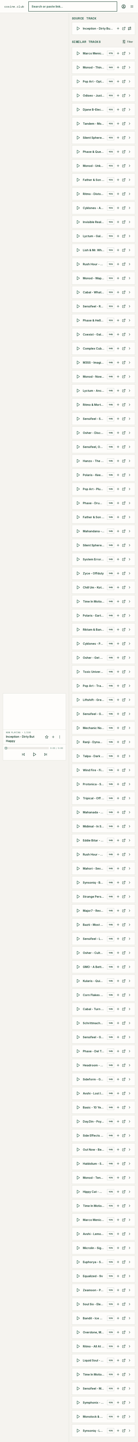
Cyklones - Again (95, 208)
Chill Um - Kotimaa (95, 587)
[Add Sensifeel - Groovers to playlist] (118, 714)
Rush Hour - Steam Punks (95, 264)
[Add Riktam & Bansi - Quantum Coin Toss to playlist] (118, 629)
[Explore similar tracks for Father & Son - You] (129, 517)
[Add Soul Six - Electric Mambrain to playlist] (118, 1304)
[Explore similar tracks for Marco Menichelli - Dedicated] (129, 1220)
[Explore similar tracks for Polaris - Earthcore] (129, 615)
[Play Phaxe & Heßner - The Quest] (79, 320)
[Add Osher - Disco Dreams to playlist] (118, 433)
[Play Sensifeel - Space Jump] (79, 418)
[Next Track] (45, 754)
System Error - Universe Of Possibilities (95, 559)
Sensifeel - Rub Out (95, 306)
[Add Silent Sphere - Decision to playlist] (118, 138)
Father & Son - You (95, 517)
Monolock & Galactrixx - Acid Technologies (95, 1416)
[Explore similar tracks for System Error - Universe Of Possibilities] (129, 559)
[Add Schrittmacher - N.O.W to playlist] (118, 1023)
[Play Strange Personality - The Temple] (79, 896)
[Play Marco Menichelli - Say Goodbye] (79, 53)
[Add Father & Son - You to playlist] (118, 517)
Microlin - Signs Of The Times (95, 1248)
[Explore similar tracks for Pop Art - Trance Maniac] (129, 686)
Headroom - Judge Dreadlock (95, 1065)
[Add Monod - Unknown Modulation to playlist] (118, 166)
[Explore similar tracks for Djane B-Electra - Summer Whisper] (129, 109)
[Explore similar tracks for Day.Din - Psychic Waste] (129, 1121)
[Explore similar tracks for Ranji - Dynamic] (129, 742)
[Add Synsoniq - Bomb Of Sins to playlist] (118, 882)
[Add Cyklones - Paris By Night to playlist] (118, 643)
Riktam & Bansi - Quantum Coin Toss (95, 629)
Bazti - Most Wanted (95, 924)
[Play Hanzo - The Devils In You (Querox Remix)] (79, 461)
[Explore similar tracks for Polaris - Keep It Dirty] (129, 475)
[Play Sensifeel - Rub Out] (79, 306)
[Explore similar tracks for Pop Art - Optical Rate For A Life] (129, 81)
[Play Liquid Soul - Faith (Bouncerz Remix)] (79, 1360)
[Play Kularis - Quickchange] (79, 981)
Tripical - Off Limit (95, 798)
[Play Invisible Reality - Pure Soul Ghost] (79, 222)
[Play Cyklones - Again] (79, 208)
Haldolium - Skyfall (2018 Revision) (95, 1163)
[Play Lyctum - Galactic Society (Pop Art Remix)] (79, 236)
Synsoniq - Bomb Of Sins (95, 882)
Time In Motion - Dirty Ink (95, 601)
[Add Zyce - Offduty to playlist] (118, 573)
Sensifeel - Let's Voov (95, 939)
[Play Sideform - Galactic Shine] (79, 1079)
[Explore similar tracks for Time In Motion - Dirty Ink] (129, 601)
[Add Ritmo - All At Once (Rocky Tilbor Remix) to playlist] (118, 1346)
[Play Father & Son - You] (79, 517)
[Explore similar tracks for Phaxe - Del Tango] (129, 1051)
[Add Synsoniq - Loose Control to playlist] (118, 1431)
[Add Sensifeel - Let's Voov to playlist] (118, 939)
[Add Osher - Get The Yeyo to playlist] (118, 658)
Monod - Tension (95, 1177)
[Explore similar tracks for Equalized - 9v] (129, 1276)
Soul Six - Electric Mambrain (95, 1304)
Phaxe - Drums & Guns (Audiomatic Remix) (95, 503)
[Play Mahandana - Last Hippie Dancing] (79, 531)
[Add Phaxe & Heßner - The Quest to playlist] (118, 320)
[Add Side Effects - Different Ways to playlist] (118, 1135)
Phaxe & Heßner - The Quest (95, 320)
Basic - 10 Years (94, 1107)
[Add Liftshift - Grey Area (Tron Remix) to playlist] (118, 700)
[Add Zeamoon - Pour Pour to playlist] (118, 1290)
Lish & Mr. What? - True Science (95, 250)
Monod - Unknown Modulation (95, 166)
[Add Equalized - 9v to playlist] (118, 1276)
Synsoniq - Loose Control (95, 1430)
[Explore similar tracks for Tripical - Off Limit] (129, 798)
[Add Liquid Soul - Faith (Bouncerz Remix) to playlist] (118, 1360)
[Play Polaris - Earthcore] (79, 615)
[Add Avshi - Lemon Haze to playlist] (118, 1234)
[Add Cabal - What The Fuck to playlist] (118, 292)
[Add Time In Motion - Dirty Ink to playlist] (118, 601)
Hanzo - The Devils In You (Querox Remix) (95, 461)
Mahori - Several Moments (95, 868)
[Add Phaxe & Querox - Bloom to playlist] (118, 152)
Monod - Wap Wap (95, 278)
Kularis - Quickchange (95, 981)
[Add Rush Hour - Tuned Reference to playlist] (118, 854)
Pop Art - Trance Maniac (95, 686)
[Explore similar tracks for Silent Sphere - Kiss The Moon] (129, 545)
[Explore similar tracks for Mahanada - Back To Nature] (129, 812)
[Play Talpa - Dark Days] (79, 756)
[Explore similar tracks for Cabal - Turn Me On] (129, 1009)
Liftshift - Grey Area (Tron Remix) (95, 700)
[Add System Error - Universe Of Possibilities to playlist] (118, 559)
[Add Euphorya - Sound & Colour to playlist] (118, 1262)
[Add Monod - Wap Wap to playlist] (118, 278)
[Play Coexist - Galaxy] (79, 334)
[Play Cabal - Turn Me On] (79, 1009)
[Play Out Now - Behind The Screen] (79, 1149)
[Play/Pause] (34, 754)
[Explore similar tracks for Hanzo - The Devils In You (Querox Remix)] (129, 461)
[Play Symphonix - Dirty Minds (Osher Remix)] (79, 1402)
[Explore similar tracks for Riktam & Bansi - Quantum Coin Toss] (129, 629)
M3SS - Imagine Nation (95, 362)
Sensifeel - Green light (95, 1037)
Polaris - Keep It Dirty (95, 475)
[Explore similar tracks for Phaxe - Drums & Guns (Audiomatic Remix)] (129, 503)
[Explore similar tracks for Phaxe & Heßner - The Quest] (129, 320)
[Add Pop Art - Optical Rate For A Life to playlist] (118, 81)
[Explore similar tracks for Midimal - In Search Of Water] (129, 826)
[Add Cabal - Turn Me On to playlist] (118, 1009)
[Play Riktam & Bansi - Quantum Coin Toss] (79, 629)
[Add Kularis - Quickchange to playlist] (118, 981)
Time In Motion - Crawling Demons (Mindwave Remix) (95, 1206)
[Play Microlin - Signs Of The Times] (79, 1248)
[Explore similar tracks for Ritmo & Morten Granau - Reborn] (129, 405)
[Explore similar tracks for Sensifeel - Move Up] (129, 1388)
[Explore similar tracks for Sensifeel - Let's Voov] (129, 939)
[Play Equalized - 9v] (79, 1276)
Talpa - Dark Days (95, 756)
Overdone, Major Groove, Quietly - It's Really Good (95, 1332)
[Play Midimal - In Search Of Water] (79, 826)
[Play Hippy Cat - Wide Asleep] (79, 1191)
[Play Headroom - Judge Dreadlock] (79, 1065)
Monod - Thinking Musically (95, 67)
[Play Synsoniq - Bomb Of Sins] (79, 882)
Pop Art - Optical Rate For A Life (95, 81)
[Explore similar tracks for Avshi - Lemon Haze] (129, 1234)
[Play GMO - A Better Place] (79, 967)
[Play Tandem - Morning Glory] (79, 123)
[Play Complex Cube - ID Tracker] (79, 348)
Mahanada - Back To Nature (95, 812)
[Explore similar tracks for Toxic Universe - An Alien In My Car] (129, 672)
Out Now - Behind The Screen (95, 1149)
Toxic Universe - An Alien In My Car (95, 672)
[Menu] (132, 6)
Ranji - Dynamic (94, 742)
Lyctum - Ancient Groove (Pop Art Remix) (95, 390)
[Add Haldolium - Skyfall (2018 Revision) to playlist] (118, 1163)
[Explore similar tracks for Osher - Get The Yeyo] (129, 658)
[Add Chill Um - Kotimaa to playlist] (118, 587)
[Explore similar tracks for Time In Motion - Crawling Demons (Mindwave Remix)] (129, 1206)
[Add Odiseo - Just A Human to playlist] (118, 95)
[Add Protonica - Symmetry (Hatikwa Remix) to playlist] (118, 784)
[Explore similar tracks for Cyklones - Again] (129, 208)
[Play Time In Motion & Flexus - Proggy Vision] (79, 1374)
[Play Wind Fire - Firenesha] (79, 770)
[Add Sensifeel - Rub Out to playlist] (118, 306)
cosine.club (14, 6)
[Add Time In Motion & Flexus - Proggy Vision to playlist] (118, 1374)
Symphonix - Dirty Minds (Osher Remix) (95, 1402)
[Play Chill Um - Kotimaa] (79, 587)
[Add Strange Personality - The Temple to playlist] (118, 896)
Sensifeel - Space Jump (95, 419)
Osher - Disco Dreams (95, 433)
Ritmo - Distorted (95, 194)
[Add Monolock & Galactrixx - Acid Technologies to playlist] (118, 1416)
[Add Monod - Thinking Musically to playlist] (118, 67)
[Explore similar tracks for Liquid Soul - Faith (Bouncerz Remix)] (129, 1360)
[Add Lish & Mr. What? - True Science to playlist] (118, 250)
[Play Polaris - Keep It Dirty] (79, 475)
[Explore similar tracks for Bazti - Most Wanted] (129, 925)
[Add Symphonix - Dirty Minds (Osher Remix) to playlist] (118, 1402)
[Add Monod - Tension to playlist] (118, 1178)
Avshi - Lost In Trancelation (95, 1093)
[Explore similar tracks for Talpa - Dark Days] (129, 756)
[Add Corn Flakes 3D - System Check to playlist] (118, 995)
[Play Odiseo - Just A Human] (79, 95)
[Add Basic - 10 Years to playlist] (118, 1107)
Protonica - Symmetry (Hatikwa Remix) (95, 784)
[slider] (27, 748)
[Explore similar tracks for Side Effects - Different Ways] (129, 1135)
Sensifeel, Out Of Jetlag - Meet (95, 447)
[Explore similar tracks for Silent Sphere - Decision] (129, 138)
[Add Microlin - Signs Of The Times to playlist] (118, 1248)
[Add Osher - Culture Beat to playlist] (118, 953)
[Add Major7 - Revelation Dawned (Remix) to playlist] (118, 911)
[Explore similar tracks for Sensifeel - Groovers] (129, 714)
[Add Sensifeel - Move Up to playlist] (118, 1388)
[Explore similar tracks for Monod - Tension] (129, 1178)
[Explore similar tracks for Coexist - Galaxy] (129, 334)
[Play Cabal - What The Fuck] (79, 292)
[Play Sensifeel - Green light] (79, 1037)
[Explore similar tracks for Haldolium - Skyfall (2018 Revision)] (129, 1163)
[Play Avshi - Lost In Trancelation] (79, 1093)
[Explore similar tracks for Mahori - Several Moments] (129, 868)
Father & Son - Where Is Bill (95, 180)
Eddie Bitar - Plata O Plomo (95, 840)
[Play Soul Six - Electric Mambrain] (79, 1304)
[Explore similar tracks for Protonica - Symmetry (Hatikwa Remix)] (129, 784)
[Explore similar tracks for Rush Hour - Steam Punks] (129, 264)
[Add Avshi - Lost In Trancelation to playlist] (118, 1093)
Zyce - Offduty (93, 573)
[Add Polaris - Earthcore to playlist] (118, 615)
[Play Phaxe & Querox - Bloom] (79, 151)
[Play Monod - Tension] (79, 1177)
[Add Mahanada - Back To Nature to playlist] (118, 812)
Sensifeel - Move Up (95, 1388)
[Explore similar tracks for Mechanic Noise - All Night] (129, 728)
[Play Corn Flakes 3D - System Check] (79, 995)
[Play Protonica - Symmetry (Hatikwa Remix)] (79, 784)
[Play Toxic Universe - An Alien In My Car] (79, 671)
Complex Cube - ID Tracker (95, 348)
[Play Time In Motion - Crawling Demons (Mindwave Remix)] (79, 1205)
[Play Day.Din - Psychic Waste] (79, 1121)
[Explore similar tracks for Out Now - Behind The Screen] (129, 1149)
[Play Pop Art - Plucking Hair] (79, 489)
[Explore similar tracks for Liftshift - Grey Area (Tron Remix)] (129, 700)
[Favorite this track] (46, 737)
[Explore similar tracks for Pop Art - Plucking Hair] (129, 489)
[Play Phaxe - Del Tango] (79, 1051)
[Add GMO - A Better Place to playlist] (118, 967)
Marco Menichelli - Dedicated (95, 1220)
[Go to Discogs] (123, 28)
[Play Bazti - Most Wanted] (79, 924)
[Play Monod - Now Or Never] (79, 376)
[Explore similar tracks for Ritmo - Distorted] (129, 194)
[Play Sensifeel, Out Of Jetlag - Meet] (79, 447)
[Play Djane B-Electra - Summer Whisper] (79, 109)
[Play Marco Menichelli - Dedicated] (79, 1220)
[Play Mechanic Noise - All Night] (79, 728)
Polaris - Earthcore (95, 615)
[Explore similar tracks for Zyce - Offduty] (129, 573)
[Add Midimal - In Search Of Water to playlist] (118, 826)
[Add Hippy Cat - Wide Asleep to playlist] (118, 1192)
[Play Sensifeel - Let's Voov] (79, 938)
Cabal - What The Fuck (95, 292)
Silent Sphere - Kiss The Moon (95, 545)
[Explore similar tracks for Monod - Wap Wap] (129, 278)
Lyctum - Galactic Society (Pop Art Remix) (95, 236)
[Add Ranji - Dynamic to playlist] (118, 742)
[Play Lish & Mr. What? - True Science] (79, 250)
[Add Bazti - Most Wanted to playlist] (118, 925)
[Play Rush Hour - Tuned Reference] (79, 854)
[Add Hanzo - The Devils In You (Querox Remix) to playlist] (118, 461)
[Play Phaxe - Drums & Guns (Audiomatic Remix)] (79, 503)
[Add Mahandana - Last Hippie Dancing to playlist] (118, 531)
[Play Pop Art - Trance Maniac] (79, 685)
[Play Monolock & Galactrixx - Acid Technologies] (79, 1416)
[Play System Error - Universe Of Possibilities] (79, 559)
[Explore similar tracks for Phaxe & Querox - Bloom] (129, 152)
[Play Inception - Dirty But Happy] (79, 28)
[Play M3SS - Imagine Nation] (79, 362)
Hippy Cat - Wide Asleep (95, 1192)
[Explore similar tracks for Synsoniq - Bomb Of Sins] (129, 882)
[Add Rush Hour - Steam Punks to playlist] (118, 264)
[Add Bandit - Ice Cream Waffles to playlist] (118, 1318)
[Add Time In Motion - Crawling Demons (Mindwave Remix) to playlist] (118, 1206)
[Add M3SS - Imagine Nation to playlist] (118, 362)
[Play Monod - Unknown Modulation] (79, 165)
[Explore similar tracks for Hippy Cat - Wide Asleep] (129, 1192)
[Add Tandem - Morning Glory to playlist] (118, 123)
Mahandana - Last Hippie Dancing (95, 531)
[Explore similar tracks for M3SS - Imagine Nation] (129, 362)
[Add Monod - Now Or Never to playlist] (118, 376)
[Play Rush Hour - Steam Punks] (79, 264)
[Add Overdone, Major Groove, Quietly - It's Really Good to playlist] (118, 1332)
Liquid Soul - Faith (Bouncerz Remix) (95, 1360)
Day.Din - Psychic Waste (95, 1121)
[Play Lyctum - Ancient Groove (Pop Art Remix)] (79, 390)
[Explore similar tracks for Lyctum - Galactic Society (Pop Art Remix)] (129, 236)
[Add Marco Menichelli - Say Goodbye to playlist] (118, 53)
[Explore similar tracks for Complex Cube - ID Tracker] (129, 348)
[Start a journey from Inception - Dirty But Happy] (129, 28)
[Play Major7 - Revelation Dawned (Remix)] (79, 910)
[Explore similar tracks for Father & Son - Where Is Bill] (129, 180)
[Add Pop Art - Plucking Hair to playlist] (118, 489)
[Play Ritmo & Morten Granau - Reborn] (79, 404)
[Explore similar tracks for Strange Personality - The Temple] (129, 896)
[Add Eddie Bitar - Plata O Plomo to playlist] (118, 840)
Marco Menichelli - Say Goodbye (95, 53)
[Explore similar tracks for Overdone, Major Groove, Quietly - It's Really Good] (129, 1332)
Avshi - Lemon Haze (95, 1234)
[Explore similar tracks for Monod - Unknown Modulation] (129, 166)
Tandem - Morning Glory (95, 123)
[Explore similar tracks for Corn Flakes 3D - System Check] (129, 995)
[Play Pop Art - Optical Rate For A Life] (79, 81)
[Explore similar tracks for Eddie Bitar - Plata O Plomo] (129, 840)
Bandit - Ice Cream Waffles (95, 1318)
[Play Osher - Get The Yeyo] (79, 657)
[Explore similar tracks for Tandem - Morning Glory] (129, 123)
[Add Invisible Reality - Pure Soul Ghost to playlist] (118, 222)
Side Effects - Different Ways (95, 1135)
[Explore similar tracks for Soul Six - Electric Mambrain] (129, 1304)
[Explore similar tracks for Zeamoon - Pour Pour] (129, 1290)
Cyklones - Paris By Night (95, 643)
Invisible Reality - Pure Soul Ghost (95, 222)
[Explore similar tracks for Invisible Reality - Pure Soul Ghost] (129, 222)
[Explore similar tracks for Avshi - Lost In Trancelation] (129, 1093)
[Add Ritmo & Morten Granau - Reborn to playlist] (118, 405)
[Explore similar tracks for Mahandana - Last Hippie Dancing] (129, 531)
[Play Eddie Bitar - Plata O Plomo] (79, 840)
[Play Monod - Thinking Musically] (79, 67)
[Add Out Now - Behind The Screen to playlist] (118, 1149)
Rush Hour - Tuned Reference (95, 854)
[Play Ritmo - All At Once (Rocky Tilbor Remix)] (79, 1346)
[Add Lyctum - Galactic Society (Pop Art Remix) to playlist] (118, 236)
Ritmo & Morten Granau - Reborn (95, 404)
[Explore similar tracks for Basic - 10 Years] (129, 1107)
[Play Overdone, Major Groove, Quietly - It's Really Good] (79, 1332)
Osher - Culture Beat (95, 953)
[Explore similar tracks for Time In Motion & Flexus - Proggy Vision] (129, 1374)
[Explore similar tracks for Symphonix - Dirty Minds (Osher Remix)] (129, 1402)
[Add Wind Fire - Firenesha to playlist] (118, 770)
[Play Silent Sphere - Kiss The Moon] (79, 545)
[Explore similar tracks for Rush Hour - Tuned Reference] (129, 854)
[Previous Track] (23, 754)
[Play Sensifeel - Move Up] (79, 1388)
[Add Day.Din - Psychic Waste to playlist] (118, 1121)
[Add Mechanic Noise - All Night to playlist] (118, 728)
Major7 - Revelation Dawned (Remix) (95, 910)
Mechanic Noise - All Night (95, 728)
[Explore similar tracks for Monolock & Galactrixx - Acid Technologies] (129, 1416)
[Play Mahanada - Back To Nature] (79, 812)
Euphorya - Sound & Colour (95, 1262)
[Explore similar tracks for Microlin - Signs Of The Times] (129, 1248)
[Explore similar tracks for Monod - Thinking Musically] (129, 67)
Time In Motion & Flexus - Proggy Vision (95, 1374)
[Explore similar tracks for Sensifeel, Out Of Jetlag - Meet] (129, 447)
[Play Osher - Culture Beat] (79, 952)
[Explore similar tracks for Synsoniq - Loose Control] (129, 1431)
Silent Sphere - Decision (95, 137)
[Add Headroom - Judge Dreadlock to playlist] (118, 1065)
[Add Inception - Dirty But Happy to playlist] (118, 28)
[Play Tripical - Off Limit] (79, 798)
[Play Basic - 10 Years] (79, 1107)
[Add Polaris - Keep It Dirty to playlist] (118, 475)
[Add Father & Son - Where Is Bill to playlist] (118, 180)
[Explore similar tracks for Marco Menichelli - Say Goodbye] (129, 53)
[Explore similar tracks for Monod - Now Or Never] (129, 376)
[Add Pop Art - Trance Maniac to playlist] (118, 686)
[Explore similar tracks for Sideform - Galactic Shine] (129, 1079)
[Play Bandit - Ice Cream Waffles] (79, 1318)
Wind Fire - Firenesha (95, 770)
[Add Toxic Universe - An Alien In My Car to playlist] (118, 672)
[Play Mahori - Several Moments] (79, 868)
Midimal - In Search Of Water (95, 826)
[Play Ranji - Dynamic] (79, 742)
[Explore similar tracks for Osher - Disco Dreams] (129, 433)
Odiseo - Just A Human (95, 95)
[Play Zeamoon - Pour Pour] (79, 1290)
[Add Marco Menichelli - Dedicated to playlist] (118, 1220)
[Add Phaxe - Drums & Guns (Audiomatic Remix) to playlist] (118, 503)
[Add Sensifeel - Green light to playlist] (118, 1037)
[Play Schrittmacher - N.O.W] (79, 1023)
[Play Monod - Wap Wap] (79, 278)
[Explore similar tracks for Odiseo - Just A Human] (129, 95)
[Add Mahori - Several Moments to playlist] (118, 868)
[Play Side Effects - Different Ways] (79, 1135)
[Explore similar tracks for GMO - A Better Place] (129, 967)
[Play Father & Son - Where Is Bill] (79, 179)
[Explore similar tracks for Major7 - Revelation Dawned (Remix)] (129, 911)
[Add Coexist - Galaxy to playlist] (118, 334)
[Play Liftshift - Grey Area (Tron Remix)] (79, 700)
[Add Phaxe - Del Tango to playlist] (118, 1051)
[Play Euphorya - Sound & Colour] (79, 1262)
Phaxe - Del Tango (95, 1051)
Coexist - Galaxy (94, 334)
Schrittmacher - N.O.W (95, 1023)
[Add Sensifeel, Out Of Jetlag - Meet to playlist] (118, 447)
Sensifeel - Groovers (95, 714)
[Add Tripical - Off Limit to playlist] (118, 798)
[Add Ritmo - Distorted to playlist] (118, 194)
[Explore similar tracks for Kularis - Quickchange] (129, 981)
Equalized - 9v (93, 1276)
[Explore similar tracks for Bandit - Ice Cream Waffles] (129, 1318)
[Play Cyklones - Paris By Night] (79, 643)
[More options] (59, 737)
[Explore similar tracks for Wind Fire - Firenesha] (129, 770)
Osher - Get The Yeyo (95, 657)
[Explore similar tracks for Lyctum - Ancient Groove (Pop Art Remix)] (129, 391)
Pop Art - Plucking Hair (95, 489)
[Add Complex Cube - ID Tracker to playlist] (118, 348)
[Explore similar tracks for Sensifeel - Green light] (129, 1037)
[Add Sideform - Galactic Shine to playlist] (118, 1079)
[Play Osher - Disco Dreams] (79, 432)
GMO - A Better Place (95, 967)
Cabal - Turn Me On (95, 1009)
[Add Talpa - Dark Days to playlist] (118, 756)
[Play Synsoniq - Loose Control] (79, 1430)
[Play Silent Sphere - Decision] (79, 137)
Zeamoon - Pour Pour (95, 1290)
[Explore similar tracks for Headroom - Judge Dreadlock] (129, 1065)
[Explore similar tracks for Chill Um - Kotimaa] (129, 587)
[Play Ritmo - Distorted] (79, 194)
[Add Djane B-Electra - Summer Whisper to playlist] (118, 109)
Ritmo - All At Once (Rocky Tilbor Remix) (95, 1346)
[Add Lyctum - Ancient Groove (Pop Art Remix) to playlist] (118, 391)
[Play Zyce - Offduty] (79, 573)
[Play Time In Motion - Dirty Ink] (79, 601)
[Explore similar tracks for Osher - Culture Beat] (129, 953)
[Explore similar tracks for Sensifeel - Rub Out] (129, 306)
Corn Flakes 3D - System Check (95, 995)
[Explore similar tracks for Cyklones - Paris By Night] (129, 643)
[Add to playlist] (53, 737)
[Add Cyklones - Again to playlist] (118, 208)
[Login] (123, 6)
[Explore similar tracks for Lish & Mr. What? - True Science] (129, 250)
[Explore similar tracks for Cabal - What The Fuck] (129, 292)
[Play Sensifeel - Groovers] (79, 714)
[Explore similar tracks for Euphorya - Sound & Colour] (129, 1262)
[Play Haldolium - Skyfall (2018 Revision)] (79, 1163)
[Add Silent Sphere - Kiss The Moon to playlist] (118, 545)
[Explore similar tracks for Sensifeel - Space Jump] (129, 419)
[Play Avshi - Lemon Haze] (79, 1234)
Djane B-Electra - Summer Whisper (95, 109)
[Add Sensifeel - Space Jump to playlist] (118, 419)
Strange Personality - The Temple (95, 896)
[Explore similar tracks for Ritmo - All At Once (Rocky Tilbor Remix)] (129, 1346)
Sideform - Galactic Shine (95, 1079)
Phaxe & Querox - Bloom (95, 152)
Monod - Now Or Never (95, 376)
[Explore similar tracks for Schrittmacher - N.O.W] (129, 1023)
